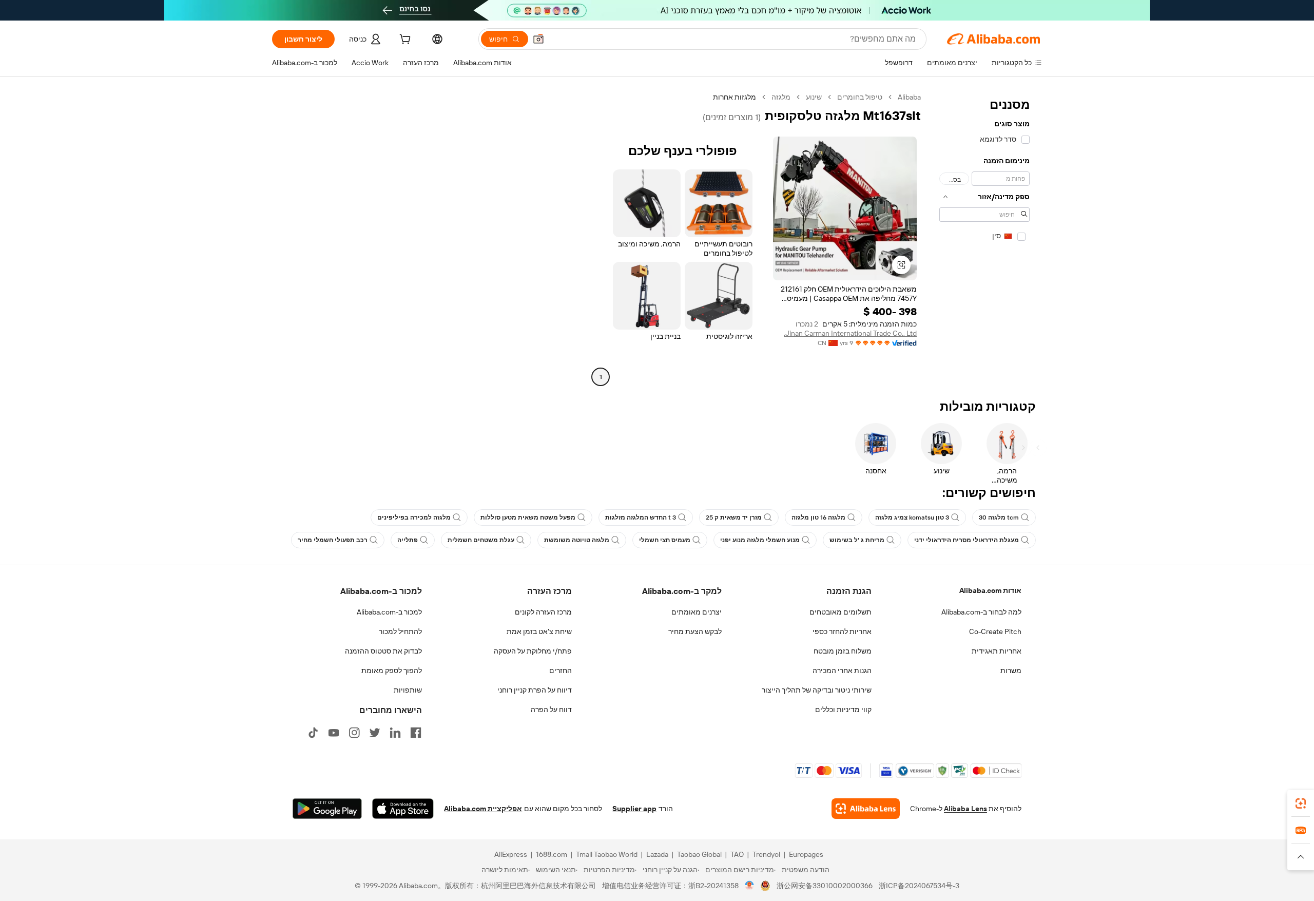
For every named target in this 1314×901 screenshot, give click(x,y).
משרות (1010, 670)
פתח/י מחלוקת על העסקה (533, 651)
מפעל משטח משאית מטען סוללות (527, 517)
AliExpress (510, 854)
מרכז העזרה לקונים (543, 612)
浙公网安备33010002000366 (825, 885)
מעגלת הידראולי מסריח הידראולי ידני (966, 540)
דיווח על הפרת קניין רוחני (534, 690)
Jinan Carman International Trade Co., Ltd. (850, 333)
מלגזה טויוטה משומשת (576, 540)
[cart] (404, 40)
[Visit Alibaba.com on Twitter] (375, 732)
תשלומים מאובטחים (840, 612)
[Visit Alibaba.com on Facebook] (416, 732)
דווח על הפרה (551, 709)
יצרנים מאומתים (696, 612)
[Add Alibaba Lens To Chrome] (866, 808)
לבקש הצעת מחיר (695, 631)
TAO (737, 854)
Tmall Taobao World (606, 854)
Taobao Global (699, 854)
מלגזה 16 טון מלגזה (818, 517)
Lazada (657, 854)
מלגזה (780, 97)
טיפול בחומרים (859, 97)
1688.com (551, 854)
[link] (1300, 803)
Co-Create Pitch (995, 631)
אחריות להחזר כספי (842, 631)
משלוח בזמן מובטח (843, 651)
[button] (538, 39)
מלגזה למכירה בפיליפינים (414, 517)
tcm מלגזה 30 (999, 517)
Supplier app (634, 808)
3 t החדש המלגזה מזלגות (640, 517)
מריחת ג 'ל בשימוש (856, 540)
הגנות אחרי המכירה (842, 670)
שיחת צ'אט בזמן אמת (539, 631)
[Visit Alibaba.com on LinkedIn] (395, 732)
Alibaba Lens (965, 808)
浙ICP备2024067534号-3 (919, 885)
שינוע (814, 97)
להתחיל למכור (400, 631)
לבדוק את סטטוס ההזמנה (383, 651)
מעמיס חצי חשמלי (664, 540)
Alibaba (909, 97)
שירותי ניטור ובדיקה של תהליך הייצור (817, 690)
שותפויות (408, 690)
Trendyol (766, 854)
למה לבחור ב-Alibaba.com (981, 612)
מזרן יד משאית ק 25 (734, 517)
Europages (806, 854)
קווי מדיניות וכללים (843, 709)
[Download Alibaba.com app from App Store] (403, 808)
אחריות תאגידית (996, 651)
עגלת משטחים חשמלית (481, 540)
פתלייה (407, 540)
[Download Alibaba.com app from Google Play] (327, 808)
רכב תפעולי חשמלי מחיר (333, 540)
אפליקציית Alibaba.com (483, 808)
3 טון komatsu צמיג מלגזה (912, 517)
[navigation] (984, 238)
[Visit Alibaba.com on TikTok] (313, 732)
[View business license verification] (750, 885)
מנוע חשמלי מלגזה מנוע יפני (760, 540)
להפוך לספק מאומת (391, 670)
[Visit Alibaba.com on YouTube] (333, 732)
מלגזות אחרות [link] (734, 97)
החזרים (560, 670)
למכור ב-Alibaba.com (389, 612)
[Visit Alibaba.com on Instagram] (354, 732)
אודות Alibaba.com (990, 590)
